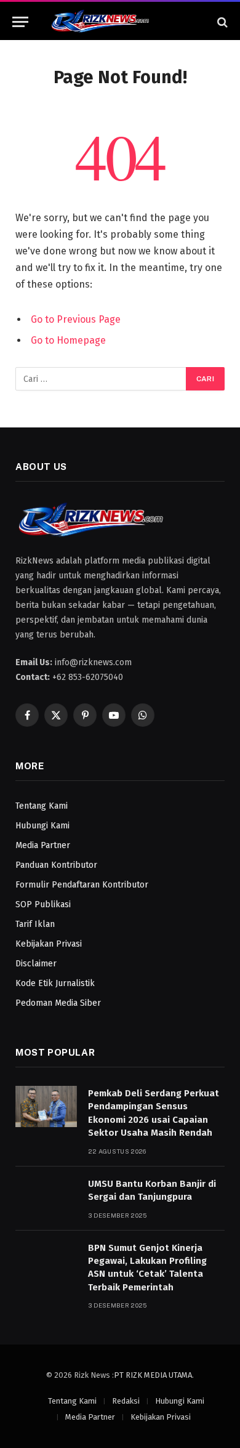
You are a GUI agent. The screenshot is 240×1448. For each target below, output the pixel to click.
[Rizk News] (119, 22)
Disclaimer (36, 963)
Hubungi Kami (42, 825)
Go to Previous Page (76, 319)
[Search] (221, 22)
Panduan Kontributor (56, 865)
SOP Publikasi (43, 904)
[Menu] (20, 22)
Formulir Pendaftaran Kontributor (81, 885)
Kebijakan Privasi (48, 944)
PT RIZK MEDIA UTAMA (153, 1375)
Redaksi (126, 1401)
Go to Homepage (68, 340)
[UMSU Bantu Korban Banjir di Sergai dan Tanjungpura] (46, 1197)
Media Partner (42, 845)
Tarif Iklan (35, 924)
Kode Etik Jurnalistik (55, 983)
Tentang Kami (41, 806)
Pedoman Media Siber (58, 1003)
